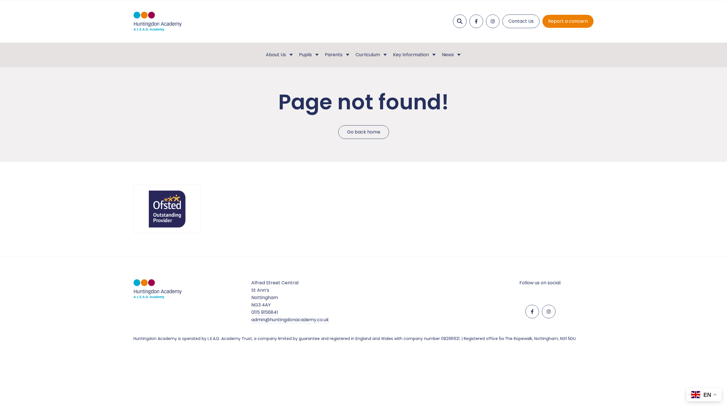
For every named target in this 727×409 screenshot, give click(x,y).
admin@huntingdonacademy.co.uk (290, 319)
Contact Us (521, 21)
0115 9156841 (264, 312)
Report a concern (568, 21)
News (448, 54)
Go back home (363, 132)
